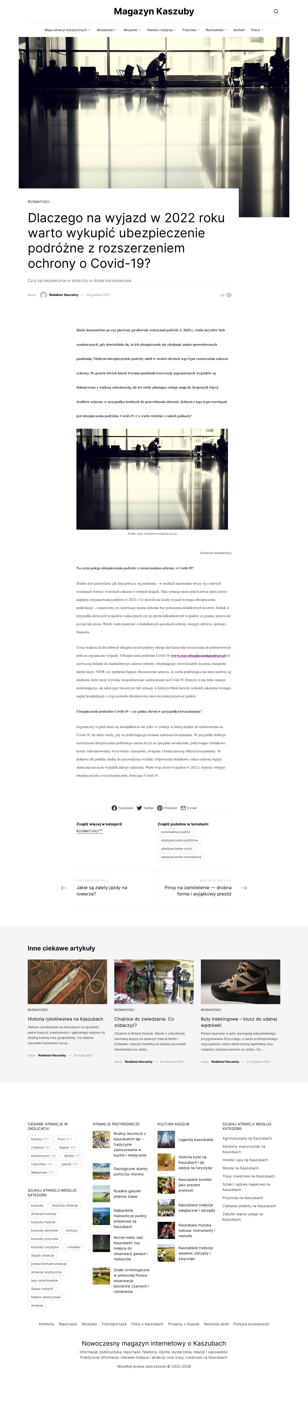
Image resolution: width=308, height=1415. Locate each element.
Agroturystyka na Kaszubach (247, 1138)
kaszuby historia (43, 1222)
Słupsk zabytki (42, 1289)
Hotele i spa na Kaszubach (245, 1160)
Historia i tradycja (160, 30)
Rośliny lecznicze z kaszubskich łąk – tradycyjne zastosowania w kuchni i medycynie (130, 1144)
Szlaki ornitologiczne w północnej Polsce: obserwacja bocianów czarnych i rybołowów (131, 1281)
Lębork (70, 1164)
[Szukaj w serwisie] (276, 11)
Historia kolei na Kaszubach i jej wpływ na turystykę (195, 1162)
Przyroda (189, 30)
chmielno (73, 1247)
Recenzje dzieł (216, 1324)
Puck (65, 1139)
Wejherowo (42, 1172)
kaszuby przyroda (44, 1239)
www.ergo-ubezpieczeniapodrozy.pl (198, 655)
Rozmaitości (215, 30)
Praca (255, 30)
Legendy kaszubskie (196, 1139)
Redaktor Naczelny (63, 295)
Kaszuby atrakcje (65, 1205)
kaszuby (37, 1205)
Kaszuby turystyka (45, 1247)
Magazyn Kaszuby (154, 11)
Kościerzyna (43, 1156)
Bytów (72, 1156)
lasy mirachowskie (44, 1280)
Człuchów (42, 1164)
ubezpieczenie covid (176, 848)
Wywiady (89, 1324)
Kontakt (239, 30)
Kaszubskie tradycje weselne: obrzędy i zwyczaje (196, 1253)
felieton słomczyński (46, 1297)
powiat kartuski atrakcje (49, 1264)
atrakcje (37, 1305)
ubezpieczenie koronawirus (181, 857)
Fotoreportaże (114, 1324)
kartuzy (72, 1230)
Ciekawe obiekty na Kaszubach (249, 1206)
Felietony (46, 1324)
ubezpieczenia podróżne (179, 840)
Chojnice (41, 1147)
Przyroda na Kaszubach (243, 1197)
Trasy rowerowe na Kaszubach (249, 1176)
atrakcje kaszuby (44, 1214)
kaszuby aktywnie (44, 1230)
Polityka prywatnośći (251, 1324)
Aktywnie (130, 30)
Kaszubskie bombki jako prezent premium (195, 1185)
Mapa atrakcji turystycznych (66, 30)
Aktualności (105, 30)
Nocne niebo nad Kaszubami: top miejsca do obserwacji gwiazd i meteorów (131, 1248)
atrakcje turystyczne (46, 1272)
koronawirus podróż (175, 832)
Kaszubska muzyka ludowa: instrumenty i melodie (197, 1230)
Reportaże (68, 1324)
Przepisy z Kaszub (183, 1324)
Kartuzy (40, 1139)
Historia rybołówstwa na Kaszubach (65, 1019)
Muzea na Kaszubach (241, 1168)
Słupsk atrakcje (42, 1255)
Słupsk (67, 1147)
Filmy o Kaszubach (147, 1324)
